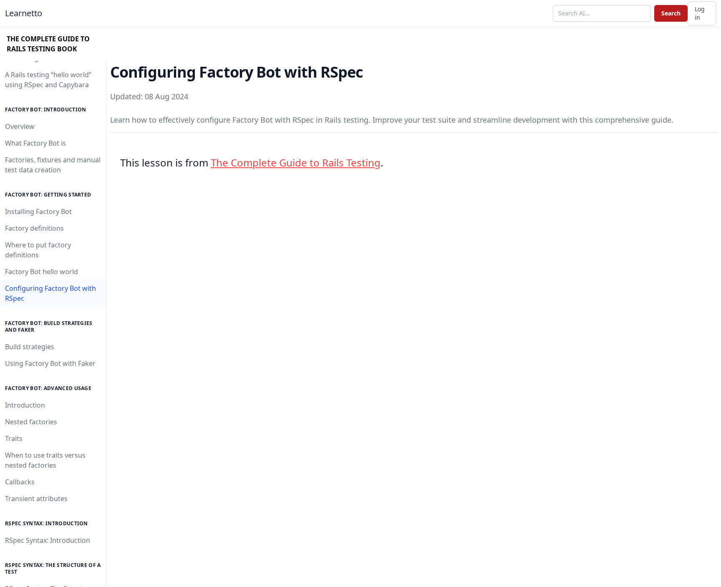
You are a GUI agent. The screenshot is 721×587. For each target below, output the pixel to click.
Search (671, 13)
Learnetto (23, 13)
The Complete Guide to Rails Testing (296, 162)
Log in (700, 13)
